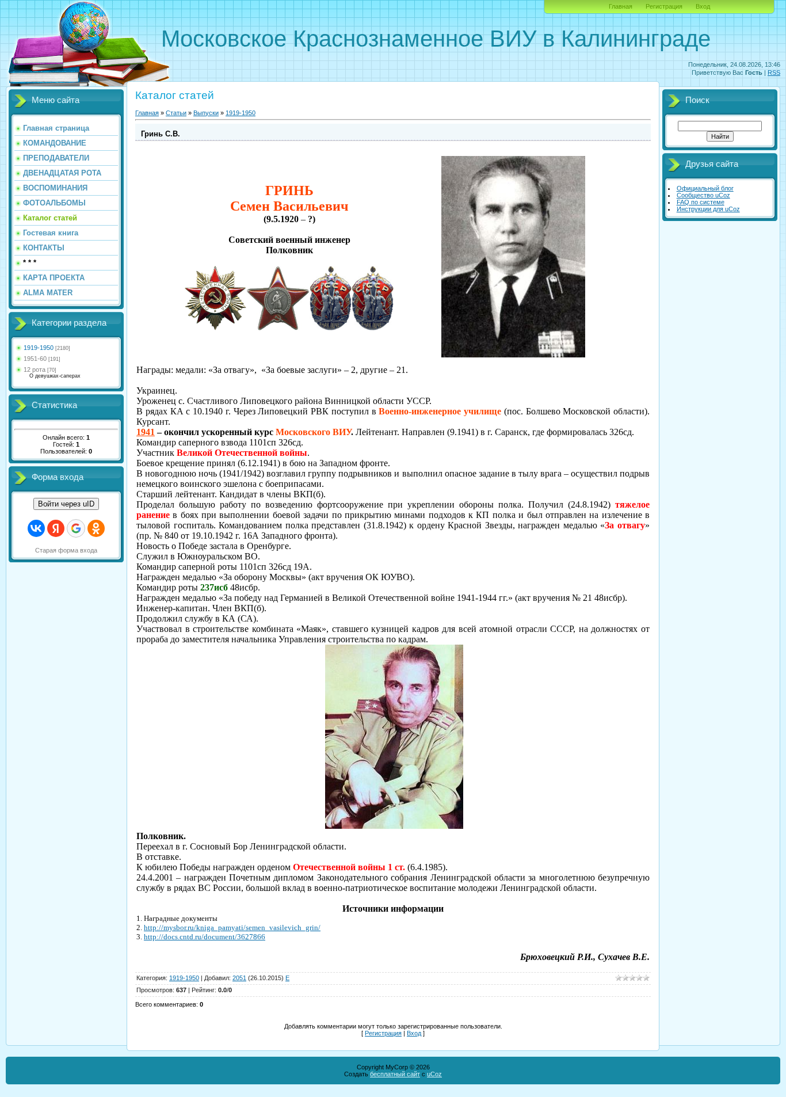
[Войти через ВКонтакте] (36, 528)
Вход (703, 6)
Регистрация (664, 6)
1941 (145, 432)
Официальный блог (705, 188)
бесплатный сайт (395, 1074)
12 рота (34, 369)
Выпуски (206, 112)
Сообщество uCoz (703, 195)
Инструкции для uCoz (708, 208)
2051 (239, 977)
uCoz (434, 1074)
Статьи (176, 112)
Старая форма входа (66, 550)
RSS (774, 72)
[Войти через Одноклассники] (96, 528)
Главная (620, 6)
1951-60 (35, 358)
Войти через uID (66, 504)
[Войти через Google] (76, 528)
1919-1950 (39, 347)
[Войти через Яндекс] (55, 528)
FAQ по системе (700, 202)
